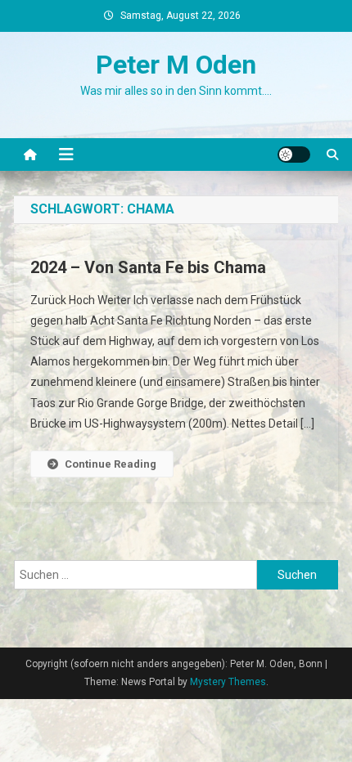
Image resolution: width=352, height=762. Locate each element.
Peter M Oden (176, 64)
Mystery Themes (228, 682)
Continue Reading (110, 464)
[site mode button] (294, 154)
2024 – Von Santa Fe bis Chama (148, 267)
